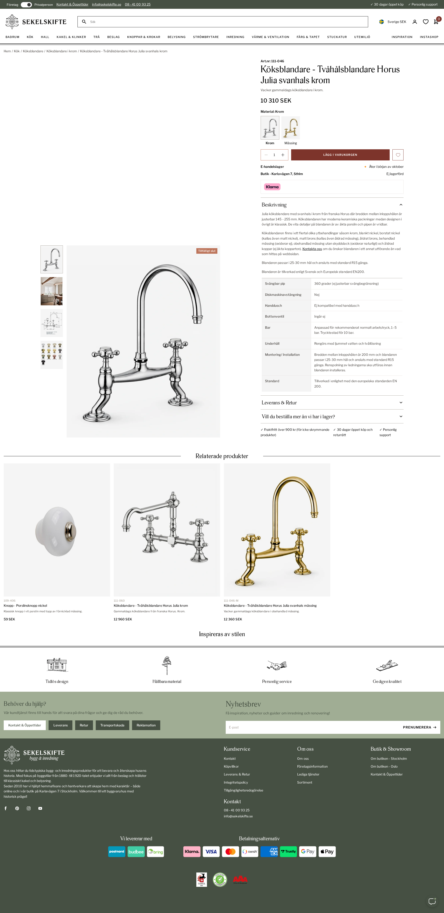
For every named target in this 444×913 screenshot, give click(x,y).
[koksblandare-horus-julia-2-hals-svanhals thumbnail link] (51, 259)
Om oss (302, 758)
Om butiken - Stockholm (389, 758)
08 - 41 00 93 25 (138, 4)
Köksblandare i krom (61, 51)
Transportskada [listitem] (112, 725)
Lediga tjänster (308, 774)
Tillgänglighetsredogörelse (243, 790)
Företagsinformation (312, 766)
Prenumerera (417, 727)
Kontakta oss (312, 249)
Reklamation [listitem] (146, 725)
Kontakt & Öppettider (72, 4)
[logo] (36, 21)
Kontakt (230, 758)
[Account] (415, 22)
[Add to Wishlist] (398, 154)
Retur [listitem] (84, 725)
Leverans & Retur (237, 774)
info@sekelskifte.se (106, 4)
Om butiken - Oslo (384, 766)
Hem (7, 51)
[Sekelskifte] (75, 755)
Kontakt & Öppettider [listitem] (24, 725)
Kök (17, 51)
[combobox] (227, 22)
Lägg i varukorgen (340, 154)
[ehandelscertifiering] (220, 879)
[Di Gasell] (201, 879)
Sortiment (304, 782)
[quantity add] (282, 155)
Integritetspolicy (236, 782)
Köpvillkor (231, 766)
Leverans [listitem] (60, 725)
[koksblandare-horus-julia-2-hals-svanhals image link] (143, 341)
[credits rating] (240, 879)
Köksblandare (33, 51)
